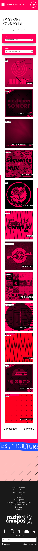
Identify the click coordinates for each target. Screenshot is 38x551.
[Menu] (3, 4)
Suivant (28, 428)
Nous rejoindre (19, 500)
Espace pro (19, 495)
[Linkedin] (33, 531)
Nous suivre (19, 507)
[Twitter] (19, 531)
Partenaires (19, 497)
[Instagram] (12, 531)
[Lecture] (33, 5)
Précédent (11, 428)
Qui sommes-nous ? (19, 487)
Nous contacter (19, 490)
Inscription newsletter (19, 504)
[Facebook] (5, 531)
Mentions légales (19, 492)
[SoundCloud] (26, 531)
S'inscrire (6, 544)
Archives (19, 509)
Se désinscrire (29, 544)
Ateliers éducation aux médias (19, 502)
